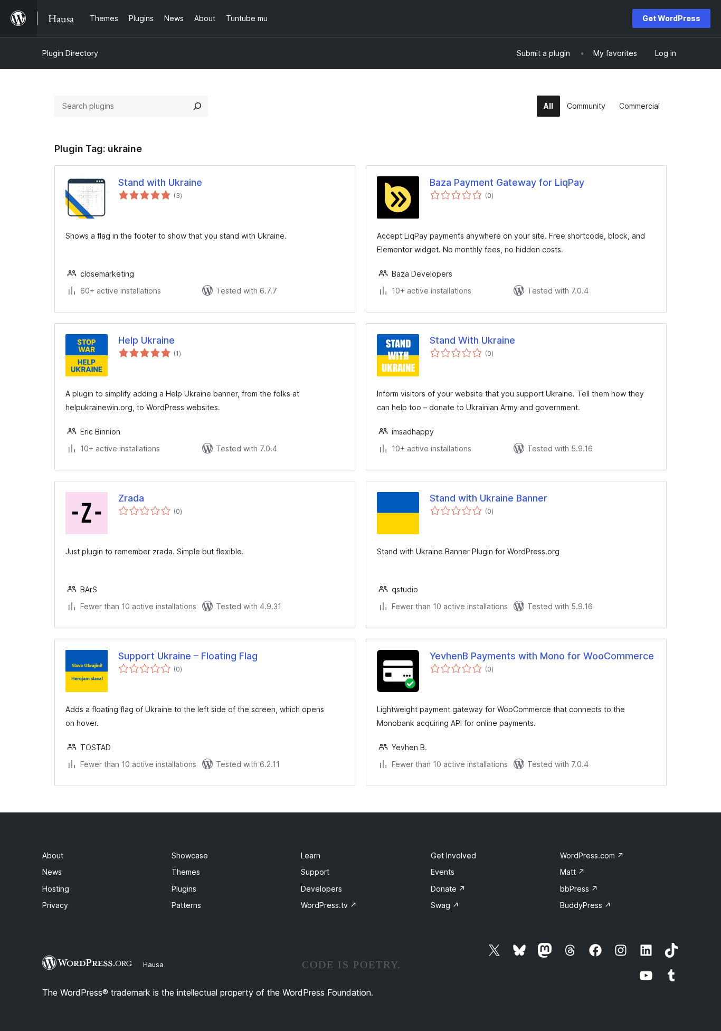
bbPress (579, 888)
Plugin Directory (70, 53)
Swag (445, 905)
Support (315, 871)
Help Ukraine (146, 340)
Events (442, 871)
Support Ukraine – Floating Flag (188, 655)
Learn (310, 855)
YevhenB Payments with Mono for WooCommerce (542, 655)
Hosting (55, 888)
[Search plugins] (197, 106)
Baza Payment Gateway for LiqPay (507, 182)
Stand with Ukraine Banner (488, 498)
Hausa (153, 964)
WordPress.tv (329, 905)
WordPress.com (592, 855)
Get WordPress (671, 18)
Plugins (184, 888)
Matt (572, 871)
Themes (186, 871)
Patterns (186, 905)
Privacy (55, 905)
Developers (321, 888)
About (52, 855)
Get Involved (453, 855)
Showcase (190, 855)
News (52, 871)
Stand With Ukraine (472, 340)
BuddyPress (585, 905)
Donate (448, 888)
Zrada (131, 498)
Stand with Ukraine (160, 182)
